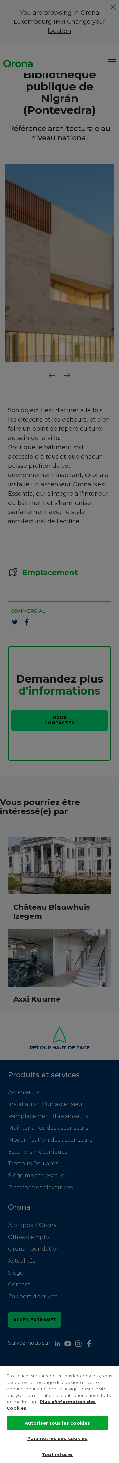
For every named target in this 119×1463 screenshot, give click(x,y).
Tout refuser (57, 1454)
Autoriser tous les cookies (57, 1423)
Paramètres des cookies (57, 1438)
